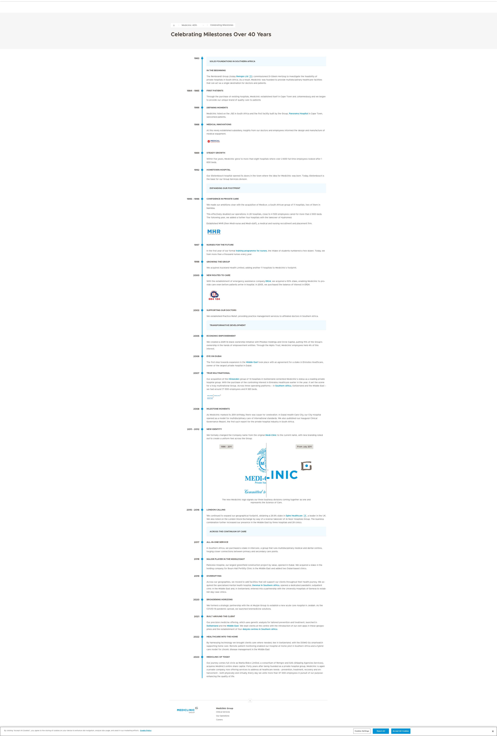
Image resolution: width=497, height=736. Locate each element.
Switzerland (212, 626)
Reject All (381, 731)
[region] (248, 731)
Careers (219, 720)
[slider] (266, 470)
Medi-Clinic (271, 435)
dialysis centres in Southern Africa (260, 629)
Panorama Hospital (298, 114)
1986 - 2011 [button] (226, 447)
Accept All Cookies (401, 731)
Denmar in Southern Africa (265, 585)
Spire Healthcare (294, 516)
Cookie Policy (145, 730)
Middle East (252, 362)
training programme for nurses (251, 251)
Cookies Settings (362, 731)
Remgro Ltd (242, 76)
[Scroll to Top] (250, 700)
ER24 (268, 281)
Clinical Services (223, 712)
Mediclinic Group (224, 708)
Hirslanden (234, 379)
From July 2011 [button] (304, 447)
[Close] (493, 731)
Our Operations (222, 716)
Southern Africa (283, 386)
